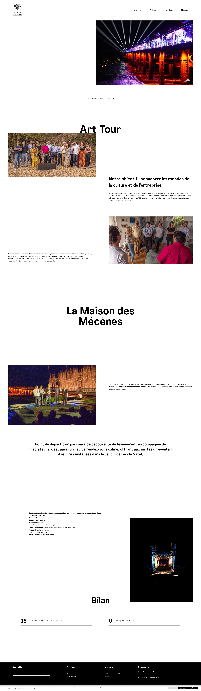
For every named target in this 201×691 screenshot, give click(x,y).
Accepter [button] (183, 688)
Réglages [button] (173, 688)
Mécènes (184, 10)
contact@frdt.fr (72, 676)
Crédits (107, 676)
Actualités (169, 10)
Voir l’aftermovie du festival (100, 98)
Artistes (153, 10)
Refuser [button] (193, 688)
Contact (69, 674)
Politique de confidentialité (113, 674)
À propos (137, 10)
